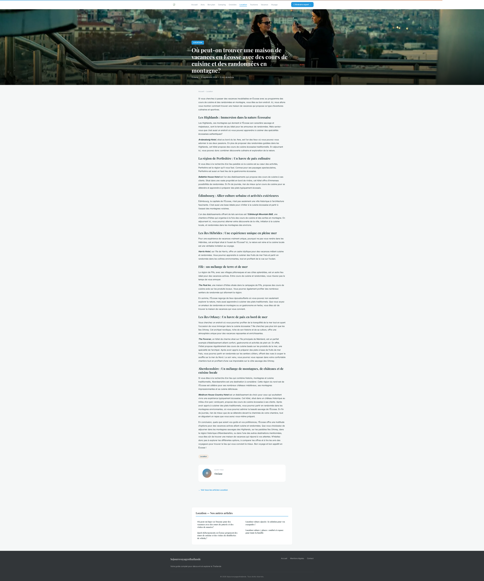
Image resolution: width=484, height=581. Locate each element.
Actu (203, 4)
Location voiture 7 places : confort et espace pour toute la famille (264, 531)
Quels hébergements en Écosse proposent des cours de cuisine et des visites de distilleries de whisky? (217, 535)
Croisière (232, 4)
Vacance (264, 4)
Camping (222, 4)
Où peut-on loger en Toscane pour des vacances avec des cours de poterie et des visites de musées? (215, 524)
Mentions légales (297, 558)
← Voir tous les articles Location (213, 490)
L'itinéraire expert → (302, 4)
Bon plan (211, 4)
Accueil (194, 4)
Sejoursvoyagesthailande (185, 559)
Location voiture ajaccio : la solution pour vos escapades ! (265, 523)
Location (243, 4)
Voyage (274, 4)
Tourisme (254, 4)
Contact (310, 558)
